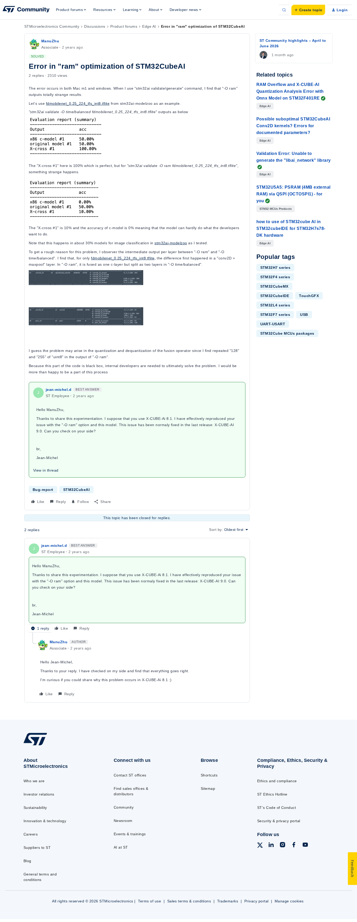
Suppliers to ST (37, 847)
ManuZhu (50, 41)
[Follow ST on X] (260, 846)
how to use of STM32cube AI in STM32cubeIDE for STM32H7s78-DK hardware (290, 228)
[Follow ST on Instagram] (282, 845)
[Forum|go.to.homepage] (26, 10)
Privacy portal (256, 901)
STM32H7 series (275, 267)
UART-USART (272, 324)
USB (304, 314)
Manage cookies (289, 901)
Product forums (123, 26)
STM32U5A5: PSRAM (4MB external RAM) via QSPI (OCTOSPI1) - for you (293, 194)
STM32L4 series (275, 305)
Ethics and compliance (277, 781)
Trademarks (227, 901)
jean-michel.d (58, 389)
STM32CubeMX (274, 286)
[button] (308, 10)
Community (124, 807)
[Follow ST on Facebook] (294, 845)
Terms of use (149, 901)
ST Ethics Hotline (272, 794)
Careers (31, 834)
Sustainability (35, 807)
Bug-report (43, 490)
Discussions (94, 26)
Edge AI (149, 26)
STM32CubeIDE (274, 296)
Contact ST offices (130, 775)
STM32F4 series (275, 277)
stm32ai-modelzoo (170, 243)
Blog (27, 861)
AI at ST (121, 847)
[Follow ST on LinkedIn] (271, 845)
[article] (137, 587)
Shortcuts (209, 775)
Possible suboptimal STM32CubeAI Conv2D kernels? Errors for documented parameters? (293, 126)
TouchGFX (309, 296)
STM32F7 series (275, 314)
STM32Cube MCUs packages (287, 333)
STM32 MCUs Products (276, 208)
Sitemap (208, 788)
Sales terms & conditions (189, 901)
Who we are (34, 781)
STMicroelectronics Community (51, 26)
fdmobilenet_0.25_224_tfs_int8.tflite (78, 103)
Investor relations (39, 794)
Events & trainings (130, 834)
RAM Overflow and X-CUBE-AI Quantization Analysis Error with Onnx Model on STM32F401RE (290, 91)
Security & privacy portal (278, 821)
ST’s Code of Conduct (276, 807)
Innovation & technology (45, 821)
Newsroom (123, 821)
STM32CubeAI (76, 490)
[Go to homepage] (58, 745)
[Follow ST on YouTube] (305, 845)
